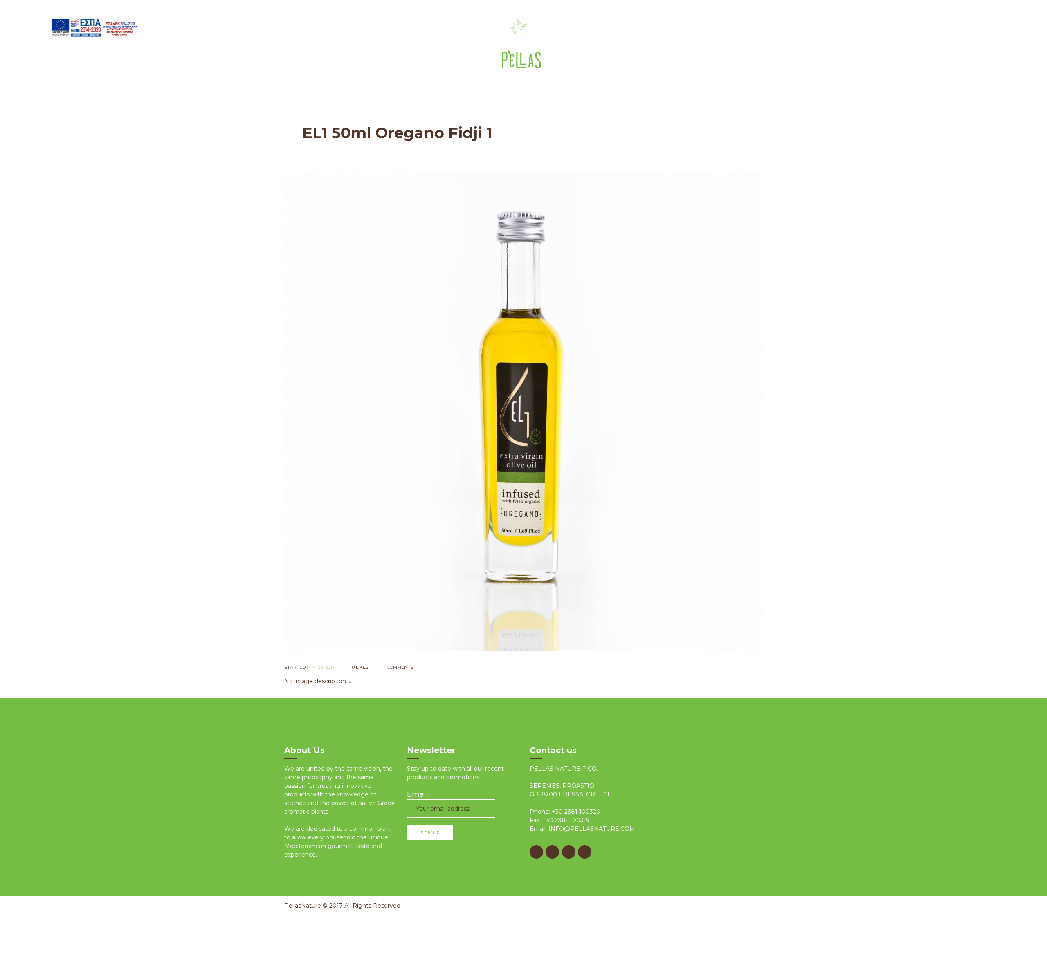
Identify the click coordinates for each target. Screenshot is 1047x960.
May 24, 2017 (321, 667)
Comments (399, 667)
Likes (360, 667)
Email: (418, 794)
